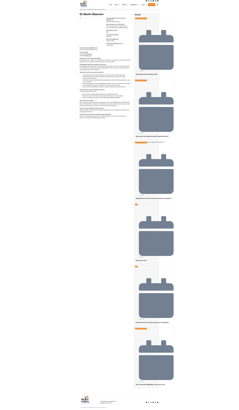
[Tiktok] (155, 0)
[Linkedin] (153, 0)
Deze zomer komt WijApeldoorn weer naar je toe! (150, 384)
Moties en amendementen (141, 142)
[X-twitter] (148, 0)
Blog (136, 204)
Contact (143, 4)
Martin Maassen (88, 54)
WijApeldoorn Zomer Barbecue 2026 (146, 74)
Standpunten (133, 4)
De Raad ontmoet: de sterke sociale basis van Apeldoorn (152, 322)
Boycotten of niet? (141, 260)
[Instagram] (151, 0)
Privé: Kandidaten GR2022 (92, 9)
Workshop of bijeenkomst (141, 18)
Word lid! (151, 4)
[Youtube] (157, 0)
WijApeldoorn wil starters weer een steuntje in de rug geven (153, 198)
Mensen (124, 4)
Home (110, 4)
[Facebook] (146, 0)
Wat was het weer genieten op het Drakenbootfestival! (152, 136)
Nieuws (116, 4)
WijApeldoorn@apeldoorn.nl (110, 401)
